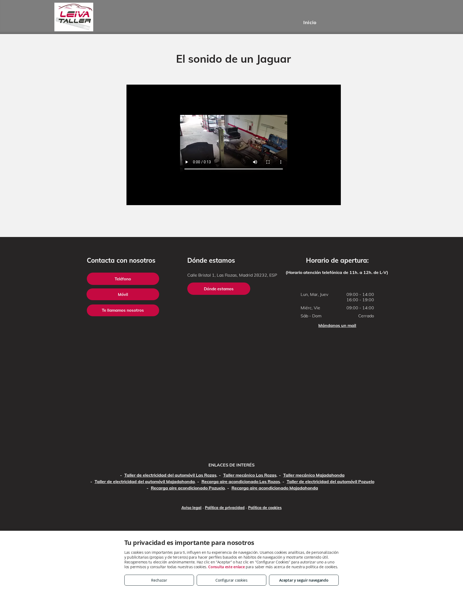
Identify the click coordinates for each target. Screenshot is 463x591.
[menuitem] (309, 22)
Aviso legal (191, 507)
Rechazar (159, 580)
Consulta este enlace (226, 566)
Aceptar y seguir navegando (303, 580)
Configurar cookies (231, 580)
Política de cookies (265, 507)
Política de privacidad (225, 507)
